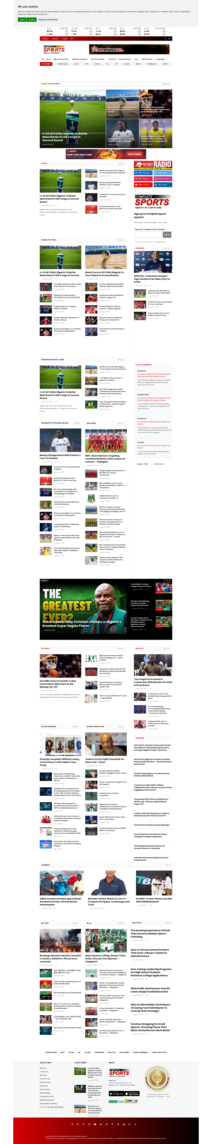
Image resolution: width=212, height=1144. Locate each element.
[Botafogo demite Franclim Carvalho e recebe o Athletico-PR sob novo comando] (60, 940)
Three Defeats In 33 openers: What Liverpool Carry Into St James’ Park (111, 684)
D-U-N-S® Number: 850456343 (51, 1107)
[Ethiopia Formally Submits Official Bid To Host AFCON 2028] (46, 298)
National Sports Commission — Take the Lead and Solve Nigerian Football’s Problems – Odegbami (112, 972)
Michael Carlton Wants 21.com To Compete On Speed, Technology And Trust (109, 901)
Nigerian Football (60, 59)
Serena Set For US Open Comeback (108, 794)
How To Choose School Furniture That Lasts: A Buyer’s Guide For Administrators (150, 953)
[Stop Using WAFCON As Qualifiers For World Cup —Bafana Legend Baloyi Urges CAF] (91, 404)
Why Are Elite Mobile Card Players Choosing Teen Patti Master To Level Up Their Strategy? (150, 1008)
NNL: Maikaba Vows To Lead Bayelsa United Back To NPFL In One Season (111, 485)
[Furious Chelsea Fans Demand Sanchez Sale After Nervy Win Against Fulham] (91, 287)
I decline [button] (31, 19)
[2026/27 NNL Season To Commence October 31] (91, 499)
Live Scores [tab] (159, 464)
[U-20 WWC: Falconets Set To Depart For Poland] (91, 381)
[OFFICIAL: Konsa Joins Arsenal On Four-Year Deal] (140, 305)
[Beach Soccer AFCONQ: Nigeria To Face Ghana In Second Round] (122, 104)
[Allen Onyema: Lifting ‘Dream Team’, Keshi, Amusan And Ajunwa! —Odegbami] (106, 940)
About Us (43, 1068)
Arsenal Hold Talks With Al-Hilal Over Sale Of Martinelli (159, 292)
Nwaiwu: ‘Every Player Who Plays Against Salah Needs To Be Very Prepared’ (67, 537)
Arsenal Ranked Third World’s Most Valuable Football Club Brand (150, 835)
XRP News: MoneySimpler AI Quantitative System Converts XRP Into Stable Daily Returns (66, 805)
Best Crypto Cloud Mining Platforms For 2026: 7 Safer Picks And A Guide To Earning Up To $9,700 (67, 777)
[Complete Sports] (54, 49)
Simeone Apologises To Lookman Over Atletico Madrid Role (67, 330)
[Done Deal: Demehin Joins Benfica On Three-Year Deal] (91, 209)
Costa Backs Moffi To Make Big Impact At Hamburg (66, 525)
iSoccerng (124, 1052)
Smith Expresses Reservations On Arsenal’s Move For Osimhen (149, 847)
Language (160, 59)
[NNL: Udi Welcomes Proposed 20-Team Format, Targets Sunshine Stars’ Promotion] (91, 548)
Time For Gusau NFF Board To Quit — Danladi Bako (113, 697)
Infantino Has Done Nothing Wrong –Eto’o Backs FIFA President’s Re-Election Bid (110, 319)
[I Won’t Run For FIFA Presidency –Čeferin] (91, 332)
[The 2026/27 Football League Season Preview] (164, 588)
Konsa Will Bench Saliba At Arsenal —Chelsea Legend (110, 307)
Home (48, 59)
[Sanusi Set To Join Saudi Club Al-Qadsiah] (91, 197)
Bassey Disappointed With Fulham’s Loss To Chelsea (120, 140)
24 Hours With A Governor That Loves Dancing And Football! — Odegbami (111, 998)
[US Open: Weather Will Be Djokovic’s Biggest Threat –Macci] (91, 774)
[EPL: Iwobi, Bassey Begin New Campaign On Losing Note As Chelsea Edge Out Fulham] (46, 492)
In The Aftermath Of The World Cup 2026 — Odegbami (111, 1009)
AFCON (97, 64)
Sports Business (140, 1052)
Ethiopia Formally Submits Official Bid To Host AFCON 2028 (67, 296)
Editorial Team (45, 1082)
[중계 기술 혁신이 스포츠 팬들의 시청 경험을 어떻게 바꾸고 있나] (46, 973)
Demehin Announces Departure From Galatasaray (66, 503)
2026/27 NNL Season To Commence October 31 (108, 497)
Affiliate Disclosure (47, 1100)
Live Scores (46, 64)
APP (71, 38)
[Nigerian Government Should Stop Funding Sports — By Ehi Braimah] (91, 658)
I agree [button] (22, 19)
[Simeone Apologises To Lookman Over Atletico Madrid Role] (46, 332)
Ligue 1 (165, 64)
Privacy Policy (45, 1089)
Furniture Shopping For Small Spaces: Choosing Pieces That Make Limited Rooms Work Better (150, 1027)
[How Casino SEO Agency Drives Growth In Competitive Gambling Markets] (46, 844)
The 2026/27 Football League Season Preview (141, 585)
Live (136, 59)
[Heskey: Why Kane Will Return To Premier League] (46, 320)
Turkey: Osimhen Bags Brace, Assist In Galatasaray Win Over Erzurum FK (151, 814)
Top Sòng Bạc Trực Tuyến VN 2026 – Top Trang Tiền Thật (67, 1017)
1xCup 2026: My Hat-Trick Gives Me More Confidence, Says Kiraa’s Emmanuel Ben (154, 139)
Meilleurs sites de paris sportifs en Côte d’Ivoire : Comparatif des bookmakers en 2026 (95, 1091)
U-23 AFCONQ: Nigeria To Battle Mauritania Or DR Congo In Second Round (64, 137)
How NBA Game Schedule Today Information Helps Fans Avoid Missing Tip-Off (155, 109)
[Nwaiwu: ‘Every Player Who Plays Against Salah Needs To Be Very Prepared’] (46, 538)
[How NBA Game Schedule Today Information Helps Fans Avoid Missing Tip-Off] (155, 104)
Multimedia (147, 59)
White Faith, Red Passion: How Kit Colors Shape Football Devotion (150, 990)
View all (166, 84)
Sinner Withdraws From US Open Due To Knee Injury (112, 818)
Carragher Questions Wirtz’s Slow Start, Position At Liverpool (67, 285)
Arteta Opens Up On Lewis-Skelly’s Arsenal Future (159, 314)
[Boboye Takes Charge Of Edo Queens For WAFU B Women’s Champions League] (91, 560)
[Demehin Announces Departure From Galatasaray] (46, 505)
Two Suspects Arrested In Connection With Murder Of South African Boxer (153, 682)
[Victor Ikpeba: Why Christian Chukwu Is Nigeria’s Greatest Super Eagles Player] (83, 608)
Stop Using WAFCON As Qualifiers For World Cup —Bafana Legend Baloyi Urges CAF (112, 404)
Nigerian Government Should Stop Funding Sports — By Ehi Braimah (111, 657)
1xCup (76, 64)
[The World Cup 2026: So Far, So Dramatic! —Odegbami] (91, 1033)
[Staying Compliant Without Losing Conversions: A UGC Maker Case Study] (60, 744)
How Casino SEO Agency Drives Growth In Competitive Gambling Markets (67, 843)
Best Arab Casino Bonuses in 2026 (67, 1028)
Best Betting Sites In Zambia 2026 (67, 993)
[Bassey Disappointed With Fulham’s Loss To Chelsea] (122, 133)
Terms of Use (45, 1079)
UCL (107, 64)
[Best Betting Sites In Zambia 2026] (46, 995)
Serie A (138, 64)
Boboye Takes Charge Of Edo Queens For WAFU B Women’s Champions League (111, 559)
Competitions (125, 59)
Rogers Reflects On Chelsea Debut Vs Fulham (65, 307)
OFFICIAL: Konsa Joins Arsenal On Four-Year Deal (160, 303)
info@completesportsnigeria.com (120, 1083)
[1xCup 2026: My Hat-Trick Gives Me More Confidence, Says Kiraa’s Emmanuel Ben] (155, 133)
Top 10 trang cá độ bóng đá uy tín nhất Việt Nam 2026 (67, 982)
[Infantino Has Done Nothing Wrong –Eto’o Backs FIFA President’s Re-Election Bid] (91, 320)
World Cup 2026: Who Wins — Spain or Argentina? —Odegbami (112, 1020)
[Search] (168, 38)
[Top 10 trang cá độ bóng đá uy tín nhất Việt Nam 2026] (46, 984)
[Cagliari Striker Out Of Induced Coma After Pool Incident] (140, 724)
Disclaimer (44, 1086)
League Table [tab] (142, 464)
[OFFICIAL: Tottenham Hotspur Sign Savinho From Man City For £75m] (153, 262)
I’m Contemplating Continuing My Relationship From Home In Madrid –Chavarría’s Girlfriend (159, 709)
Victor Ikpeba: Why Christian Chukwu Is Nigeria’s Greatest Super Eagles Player (81, 624)
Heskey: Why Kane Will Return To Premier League (67, 319)
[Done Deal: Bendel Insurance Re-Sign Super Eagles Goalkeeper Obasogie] (46, 551)
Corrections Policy (47, 1096)
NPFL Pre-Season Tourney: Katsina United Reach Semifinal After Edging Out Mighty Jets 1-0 (112, 509)
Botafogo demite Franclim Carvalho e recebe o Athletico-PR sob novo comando (60, 958)
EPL (116, 64)
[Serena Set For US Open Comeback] (91, 796)
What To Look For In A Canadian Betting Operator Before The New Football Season (67, 1006)
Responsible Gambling (48, 1103)
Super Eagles (63, 64)
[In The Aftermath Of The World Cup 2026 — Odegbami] (91, 1011)
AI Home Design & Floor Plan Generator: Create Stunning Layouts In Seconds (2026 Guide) (67, 831)
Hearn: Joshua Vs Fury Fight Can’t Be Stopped (112, 783)
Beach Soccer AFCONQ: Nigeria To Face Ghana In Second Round (122, 109)
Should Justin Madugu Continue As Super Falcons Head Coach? (140, 603)
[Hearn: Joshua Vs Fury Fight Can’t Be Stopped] (91, 785)
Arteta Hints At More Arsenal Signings (151, 825)
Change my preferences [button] (48, 19)
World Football (97, 59)
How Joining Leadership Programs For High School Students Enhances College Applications (151, 972)
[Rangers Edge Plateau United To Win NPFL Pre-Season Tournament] (91, 473)
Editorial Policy (45, 1093)
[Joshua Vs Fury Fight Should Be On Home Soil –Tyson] (106, 744)
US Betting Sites (159, 1052)
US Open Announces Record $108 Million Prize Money (112, 829)
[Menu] (43, 59)
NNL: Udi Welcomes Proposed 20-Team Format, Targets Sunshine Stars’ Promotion (112, 547)
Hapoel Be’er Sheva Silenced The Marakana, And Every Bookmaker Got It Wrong (112, 671)
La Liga (127, 64)
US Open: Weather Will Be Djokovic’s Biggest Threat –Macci (113, 772)
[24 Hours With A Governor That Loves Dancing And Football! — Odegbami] (91, 998)
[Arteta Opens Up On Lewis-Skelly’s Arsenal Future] (140, 316)
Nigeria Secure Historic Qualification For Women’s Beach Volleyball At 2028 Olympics (112, 806)
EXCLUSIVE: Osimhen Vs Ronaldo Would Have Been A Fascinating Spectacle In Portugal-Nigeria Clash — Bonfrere (152, 747)
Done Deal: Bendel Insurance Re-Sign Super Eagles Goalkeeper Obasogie (67, 550)
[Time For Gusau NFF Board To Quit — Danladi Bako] (91, 698)
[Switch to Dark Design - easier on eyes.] (165, 38)
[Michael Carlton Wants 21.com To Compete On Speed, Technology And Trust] (110, 883)
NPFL (87, 64)
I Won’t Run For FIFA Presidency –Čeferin (111, 330)
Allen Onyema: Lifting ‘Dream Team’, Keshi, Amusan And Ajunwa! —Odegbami (106, 958)
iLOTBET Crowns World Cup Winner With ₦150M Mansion (155, 900)
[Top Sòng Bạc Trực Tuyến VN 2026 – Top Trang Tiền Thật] (46, 1019)
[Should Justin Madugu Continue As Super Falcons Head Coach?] (164, 605)
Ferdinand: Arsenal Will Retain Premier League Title (111, 296)
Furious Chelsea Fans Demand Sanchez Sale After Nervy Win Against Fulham (111, 285)
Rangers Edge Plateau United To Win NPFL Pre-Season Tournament (112, 472)
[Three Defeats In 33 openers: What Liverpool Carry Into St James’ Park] (91, 685)
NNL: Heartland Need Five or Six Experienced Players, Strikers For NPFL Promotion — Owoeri (112, 534)
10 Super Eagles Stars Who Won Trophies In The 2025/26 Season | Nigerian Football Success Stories (141, 622)
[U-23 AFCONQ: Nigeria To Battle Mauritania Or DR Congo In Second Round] (73, 119)
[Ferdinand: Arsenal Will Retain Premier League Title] (91, 298)
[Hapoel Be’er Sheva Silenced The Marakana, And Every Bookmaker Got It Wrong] (91, 672)
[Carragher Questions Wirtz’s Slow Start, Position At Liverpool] (46, 287)
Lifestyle (112, 1052)
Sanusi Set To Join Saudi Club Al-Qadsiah (112, 195)
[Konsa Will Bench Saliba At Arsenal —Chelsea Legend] (91, 309)
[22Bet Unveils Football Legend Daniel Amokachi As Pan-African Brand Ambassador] (62, 883)
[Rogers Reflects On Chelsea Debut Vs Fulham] (46, 309)
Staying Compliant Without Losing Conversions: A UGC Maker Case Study (59, 762)
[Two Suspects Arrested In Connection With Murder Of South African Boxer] (153, 665)
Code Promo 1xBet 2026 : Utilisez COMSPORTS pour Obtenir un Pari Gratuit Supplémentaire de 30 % (153, 787)
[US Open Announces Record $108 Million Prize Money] (91, 831)
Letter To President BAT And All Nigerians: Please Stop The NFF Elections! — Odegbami (111, 985)
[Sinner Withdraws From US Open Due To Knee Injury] (91, 820)
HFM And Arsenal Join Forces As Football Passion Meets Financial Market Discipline (67, 818)
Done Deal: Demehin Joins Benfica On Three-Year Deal (110, 207)
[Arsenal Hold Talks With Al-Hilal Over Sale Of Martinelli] (140, 293)
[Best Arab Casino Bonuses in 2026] (46, 1030)
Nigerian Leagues (80, 59)
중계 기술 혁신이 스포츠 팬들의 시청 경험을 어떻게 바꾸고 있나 (67, 971)
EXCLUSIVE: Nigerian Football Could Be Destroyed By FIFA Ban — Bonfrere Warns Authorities (113, 391)
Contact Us (44, 1072)
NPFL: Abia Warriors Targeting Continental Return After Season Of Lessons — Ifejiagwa (105, 458)
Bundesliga (151, 64)
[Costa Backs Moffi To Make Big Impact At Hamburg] (46, 527)
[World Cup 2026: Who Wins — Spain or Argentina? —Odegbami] (91, 1022)
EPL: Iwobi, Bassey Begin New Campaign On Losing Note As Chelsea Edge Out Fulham (65, 491)
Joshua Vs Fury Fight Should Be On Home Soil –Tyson (104, 761)
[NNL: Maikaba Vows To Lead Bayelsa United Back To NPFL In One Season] (91, 486)
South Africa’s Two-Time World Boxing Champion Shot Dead (160, 696)
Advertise (43, 1075)
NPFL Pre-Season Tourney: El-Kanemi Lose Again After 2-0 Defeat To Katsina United (111, 522)
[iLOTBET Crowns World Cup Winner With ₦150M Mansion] (158, 883)
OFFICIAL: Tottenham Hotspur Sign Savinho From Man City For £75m (152, 279)
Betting (45, 38)
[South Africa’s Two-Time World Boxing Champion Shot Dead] (140, 697)
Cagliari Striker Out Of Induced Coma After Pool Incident (158, 723)
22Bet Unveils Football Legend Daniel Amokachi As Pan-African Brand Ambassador (60, 901)
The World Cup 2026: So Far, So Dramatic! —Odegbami (111, 1032)
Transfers (112, 59)
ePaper (64, 38)
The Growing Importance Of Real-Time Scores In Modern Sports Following (151, 933)
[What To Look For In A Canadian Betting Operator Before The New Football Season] (46, 1007)
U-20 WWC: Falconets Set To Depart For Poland (111, 379)
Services (55, 38)
